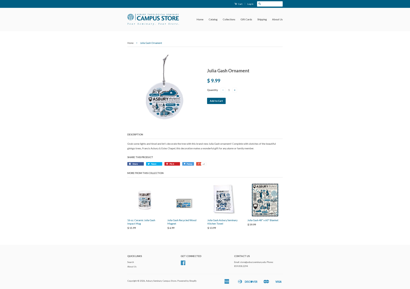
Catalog (213, 19)
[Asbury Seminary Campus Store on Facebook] (183, 264)
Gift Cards (246, 19)
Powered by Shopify (187, 281)
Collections (229, 19)
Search (130, 262)
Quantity (212, 89)
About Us (277, 19)
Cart (240, 4)
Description (135, 134)
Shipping (262, 19)
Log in (250, 4)
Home (200, 19)
